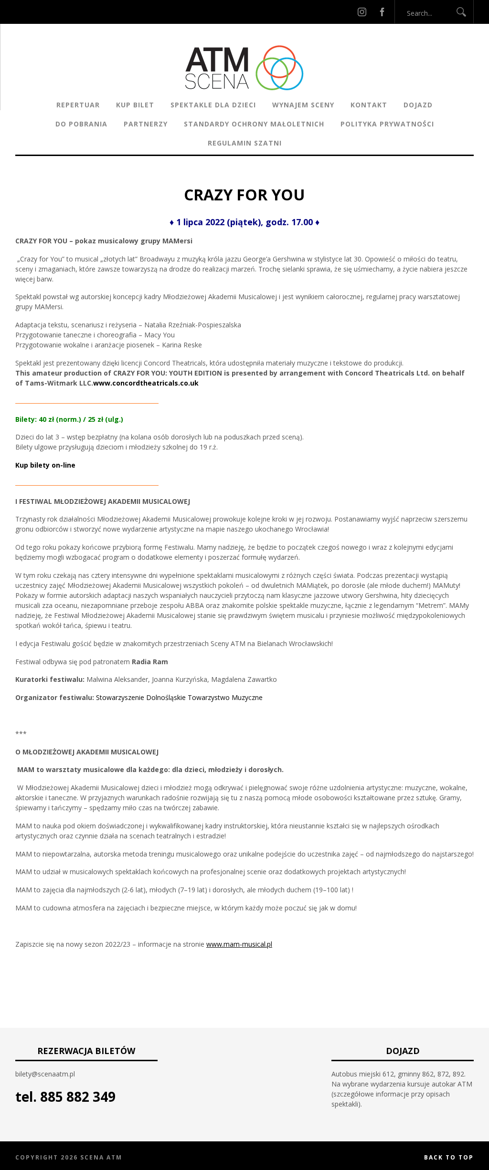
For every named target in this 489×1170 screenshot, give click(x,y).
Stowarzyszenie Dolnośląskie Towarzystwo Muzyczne (179, 697)
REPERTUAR (78, 104)
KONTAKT (369, 104)
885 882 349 (78, 1096)
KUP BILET (135, 104)
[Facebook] (382, 11)
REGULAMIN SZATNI (245, 142)
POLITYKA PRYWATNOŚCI (387, 123)
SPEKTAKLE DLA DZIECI (213, 104)
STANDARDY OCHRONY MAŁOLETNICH (254, 123)
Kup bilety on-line (45, 465)
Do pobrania (81, 123)
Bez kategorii (210, 178)
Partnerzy (146, 123)
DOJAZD (418, 104)
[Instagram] (362, 11)
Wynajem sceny (303, 104)
